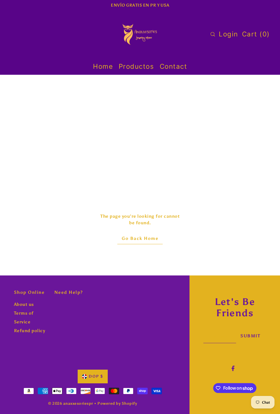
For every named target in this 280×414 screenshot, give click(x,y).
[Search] (213, 34)
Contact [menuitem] (173, 66)
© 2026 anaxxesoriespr (70, 403)
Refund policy (29, 330)
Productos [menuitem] (136, 66)
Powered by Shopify (117, 403)
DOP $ (96, 376)
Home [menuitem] (103, 66)
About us (24, 304)
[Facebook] (233, 368)
